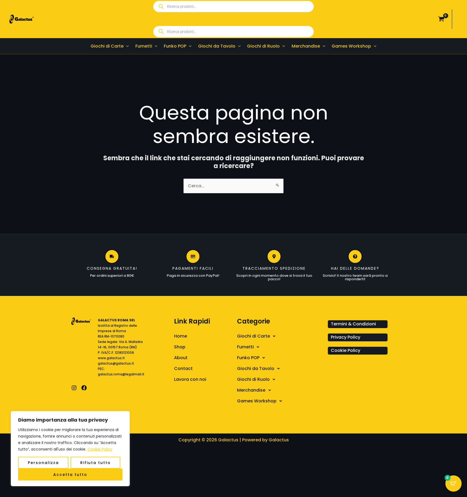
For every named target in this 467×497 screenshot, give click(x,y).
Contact (183, 368)
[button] (126, 46)
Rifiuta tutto (95, 462)
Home (180, 336)
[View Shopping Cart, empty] (441, 19)
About (181, 358)
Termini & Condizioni (353, 324)
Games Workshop (256, 401)
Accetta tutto (70, 474)
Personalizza (43, 462)
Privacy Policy (345, 337)
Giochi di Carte (253, 336)
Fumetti (245, 347)
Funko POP (248, 358)
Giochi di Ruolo (253, 379)
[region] (70, 448)
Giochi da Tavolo (255, 368)
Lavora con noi (190, 379)
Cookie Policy (100, 449)
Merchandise (251, 390)
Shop (179, 347)
